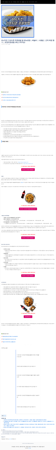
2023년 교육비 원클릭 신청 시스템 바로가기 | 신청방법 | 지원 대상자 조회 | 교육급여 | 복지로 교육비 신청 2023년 (25, 427)
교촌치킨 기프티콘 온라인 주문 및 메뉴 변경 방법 (11, 94)
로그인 (10, 438)
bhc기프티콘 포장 (5, 430)
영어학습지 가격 (35, 446)
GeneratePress (31, 443)
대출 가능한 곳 (28, 446)
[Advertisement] (28, 52)
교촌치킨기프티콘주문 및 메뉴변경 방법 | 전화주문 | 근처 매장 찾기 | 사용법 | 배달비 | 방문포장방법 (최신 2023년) (25, 419)
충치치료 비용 (22, 446)
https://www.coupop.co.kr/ (23, 162)
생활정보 (3, 429)
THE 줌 (29, 448)
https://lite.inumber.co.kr (28, 163)
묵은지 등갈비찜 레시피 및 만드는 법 (9, 339)
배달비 (22, 182)
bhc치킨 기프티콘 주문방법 (18, 430)
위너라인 (17, 446)
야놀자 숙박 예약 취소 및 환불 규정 (9, 341)
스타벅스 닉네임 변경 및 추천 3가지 (9, 100)
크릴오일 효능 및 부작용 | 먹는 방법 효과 (10, 336)
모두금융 (13, 446)
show (5, 415)
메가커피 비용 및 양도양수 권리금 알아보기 (10, 97)
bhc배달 (9, 430)
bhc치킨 (12, 430)
